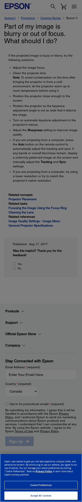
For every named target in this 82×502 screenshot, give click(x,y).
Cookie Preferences (41, 485)
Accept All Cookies (41, 495)
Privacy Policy (44, 471)
